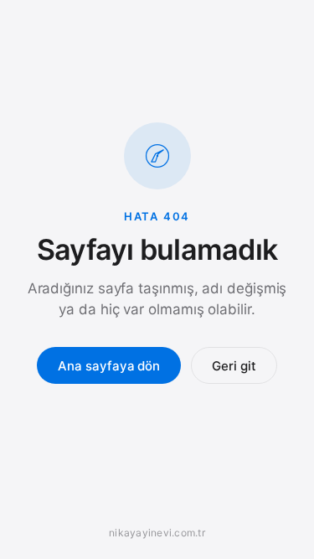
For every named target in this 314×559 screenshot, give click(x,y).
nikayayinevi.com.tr (157, 532)
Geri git (234, 366)
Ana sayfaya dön (109, 366)
